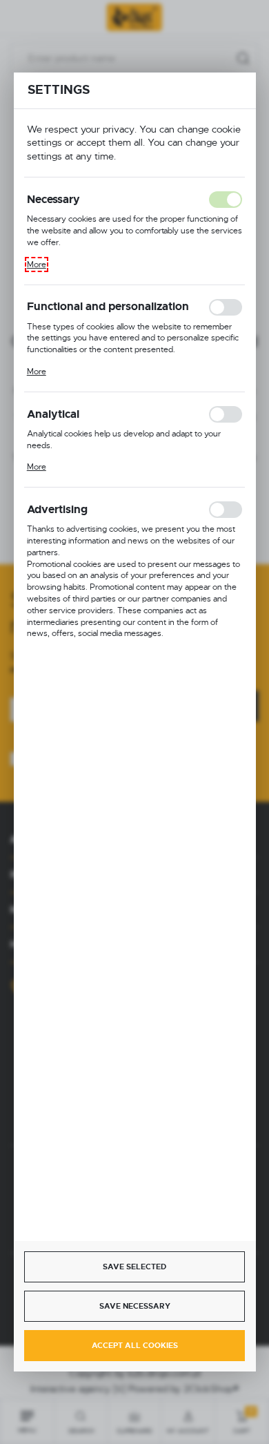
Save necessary (134, 1306)
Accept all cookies (135, 1345)
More (36, 264)
